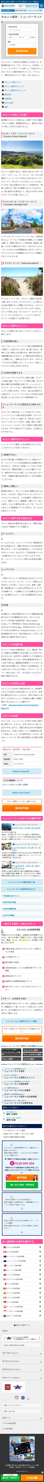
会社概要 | (8, 1465)
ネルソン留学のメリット (14, 86)
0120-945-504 (33, 5)
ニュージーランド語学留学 (17, 1082)
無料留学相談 (22, 50)
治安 (6, 106)
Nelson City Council (21, 792)
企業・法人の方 (9, 1411)
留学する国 (13, 1119)
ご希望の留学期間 (13, 34)
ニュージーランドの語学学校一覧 (21, 882)
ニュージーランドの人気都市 (17, 1089)
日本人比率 (8, 102)
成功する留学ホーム (23, 1325)
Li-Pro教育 (6, 1429)
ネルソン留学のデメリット (15, 90)
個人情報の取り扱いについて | (27, 1465)
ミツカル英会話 (8, 1423)
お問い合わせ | (15, 1465)
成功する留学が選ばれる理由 (14, 1137)
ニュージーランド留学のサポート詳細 (21, 1021)
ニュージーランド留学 (15, 1070)
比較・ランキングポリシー (13, 1405)
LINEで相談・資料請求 (23, 1184)
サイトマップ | (25, 1467)
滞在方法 (7, 94)
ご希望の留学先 (12, 27)
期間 (9, 42)
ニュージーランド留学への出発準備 (20, 1095)
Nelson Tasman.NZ (21, 771)
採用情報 (32, 1467)
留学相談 (16, 1177)
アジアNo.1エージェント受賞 (14, 1130)
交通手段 (7, 98)
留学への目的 (11, 1113)
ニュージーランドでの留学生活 (18, 1102)
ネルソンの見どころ (12, 82)
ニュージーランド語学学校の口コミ (21, 889)
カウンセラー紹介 (27, 1134)
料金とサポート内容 (11, 1134)
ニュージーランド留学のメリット (19, 1076)
